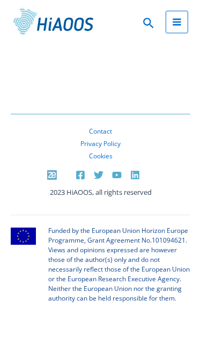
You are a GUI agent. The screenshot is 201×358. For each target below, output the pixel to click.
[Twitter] (98, 175)
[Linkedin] (135, 175)
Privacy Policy (100, 143)
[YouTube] (117, 175)
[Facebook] (80, 175)
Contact (100, 131)
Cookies (101, 155)
